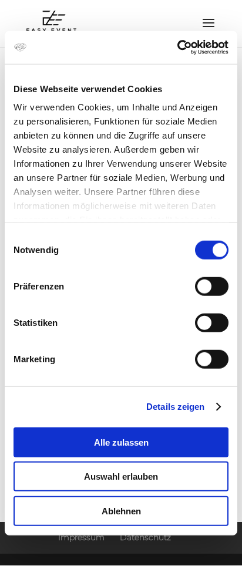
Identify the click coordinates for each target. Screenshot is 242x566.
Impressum (81, 537)
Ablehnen (121, 511)
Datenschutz (145, 537)
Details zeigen (175, 407)
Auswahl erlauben (121, 476)
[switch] (211, 286)
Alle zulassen (121, 442)
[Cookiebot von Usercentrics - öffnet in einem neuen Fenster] (177, 47)
